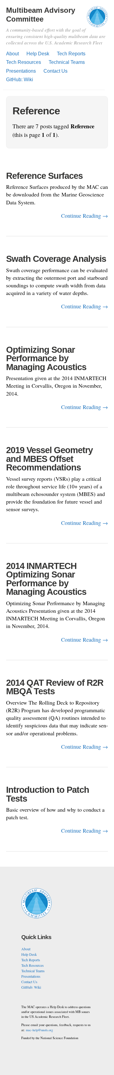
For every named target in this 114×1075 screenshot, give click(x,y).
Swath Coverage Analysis (56, 259)
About (12, 53)
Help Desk (37, 53)
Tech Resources (23, 62)
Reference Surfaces (44, 176)
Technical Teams (67, 62)
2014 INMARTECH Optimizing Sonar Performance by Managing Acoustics (46, 579)
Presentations (21, 71)
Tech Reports (71, 53)
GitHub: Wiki (19, 79)
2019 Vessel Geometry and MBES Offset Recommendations (49, 458)
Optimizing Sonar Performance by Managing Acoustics (46, 358)
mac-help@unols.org (39, 1030)
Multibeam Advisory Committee (40, 14)
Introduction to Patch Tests (47, 794)
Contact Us (55, 71)
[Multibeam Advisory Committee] (97, 19)
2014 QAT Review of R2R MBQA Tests (54, 687)
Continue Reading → (84, 215)
